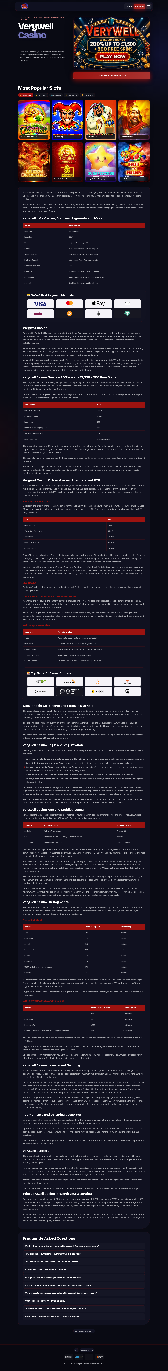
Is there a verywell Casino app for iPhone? (45, 1269)
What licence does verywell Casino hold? (45, 1301)
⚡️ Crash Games (71, 95)
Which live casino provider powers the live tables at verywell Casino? (59, 1285)
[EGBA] (89, 1357)
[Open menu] (148, 6)
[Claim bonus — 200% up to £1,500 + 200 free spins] (111, 43)
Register (139, 6)
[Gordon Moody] (99, 1357)
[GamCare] (68, 1357)
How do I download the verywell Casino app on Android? (52, 1261)
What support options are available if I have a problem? (52, 1316)
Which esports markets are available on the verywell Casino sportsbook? (61, 1293)
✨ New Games (41, 95)
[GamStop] (79, 1357)
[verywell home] (25, 6)
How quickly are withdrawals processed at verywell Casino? (54, 1277)
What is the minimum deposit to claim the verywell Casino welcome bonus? (62, 1246)
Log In (129, 6)
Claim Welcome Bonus (110, 75)
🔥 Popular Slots (25, 95)
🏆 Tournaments (87, 95)
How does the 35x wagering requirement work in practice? (53, 1253)
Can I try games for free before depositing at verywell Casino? (55, 1308)
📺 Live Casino (56, 95)
